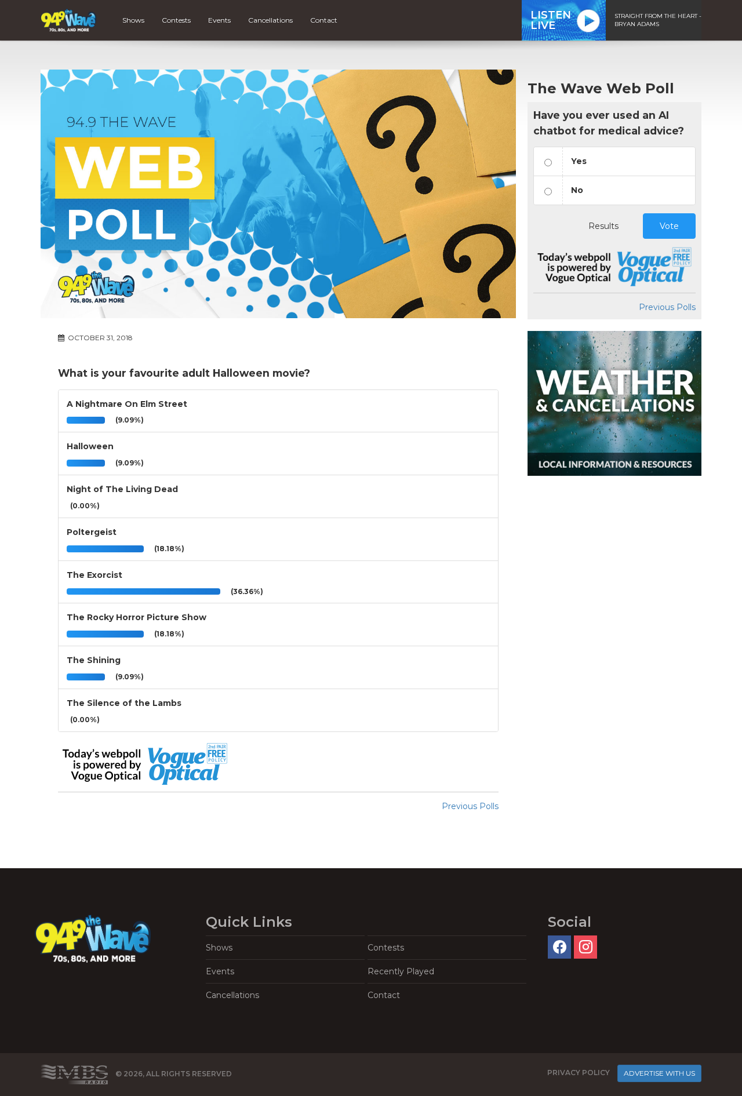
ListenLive (550, 20)
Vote (669, 226)
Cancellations (270, 20)
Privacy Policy (578, 1072)
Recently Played (401, 971)
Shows (133, 20)
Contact (323, 20)
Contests (176, 20)
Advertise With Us (659, 1073)
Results (603, 226)
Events (219, 20)
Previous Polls (470, 806)
